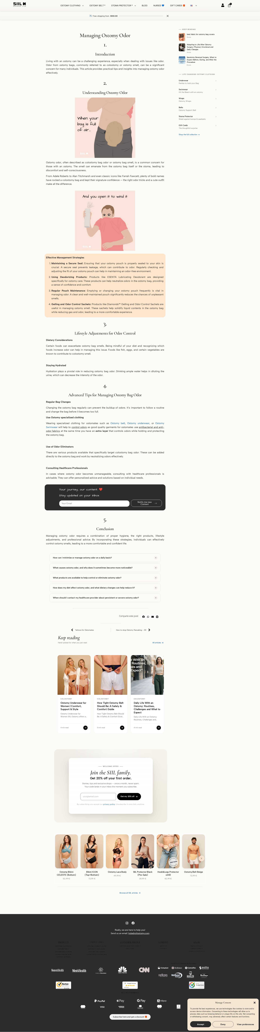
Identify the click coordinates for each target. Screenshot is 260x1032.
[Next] (201, 858)
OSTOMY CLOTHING (63, 946)
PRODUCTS (63, 942)
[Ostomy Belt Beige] (193, 851)
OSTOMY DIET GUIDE (96, 952)
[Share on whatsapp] (148, 616)
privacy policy (109, 804)
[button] (254, 1002)
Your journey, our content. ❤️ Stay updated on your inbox (81, 492)
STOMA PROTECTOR (63, 954)
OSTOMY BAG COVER (63, 952)
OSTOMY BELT (63, 949)
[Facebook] (133, 923)
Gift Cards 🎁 (177, 5)
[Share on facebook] (143, 616)
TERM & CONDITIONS (197, 951)
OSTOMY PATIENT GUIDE (96, 946)
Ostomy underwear (138, 423)
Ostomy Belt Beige (193, 872)
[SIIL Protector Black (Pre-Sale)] (142, 851)
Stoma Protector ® (122, 5)
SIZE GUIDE (130, 949)
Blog (144, 5)
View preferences (245, 1024)
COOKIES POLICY (196, 949)
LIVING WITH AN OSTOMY (96, 954)
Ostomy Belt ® (97, 5)
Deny (222, 1024)
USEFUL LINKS (96, 942)
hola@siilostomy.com (138, 933)
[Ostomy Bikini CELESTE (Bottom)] (66, 851)
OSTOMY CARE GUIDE (96, 949)
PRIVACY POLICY (197, 946)
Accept (200, 1024)
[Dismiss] (168, 16)
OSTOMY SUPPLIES (63, 957)
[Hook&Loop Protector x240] (168, 851)
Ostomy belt (117, 423)
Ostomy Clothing (70, 5)
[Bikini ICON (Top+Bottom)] (92, 851)
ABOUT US (163, 946)
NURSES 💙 (158, 5)
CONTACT (163, 948)
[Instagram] (127, 923)
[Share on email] (152, 616)
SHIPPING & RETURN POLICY (130, 946)
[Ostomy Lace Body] (117, 851)
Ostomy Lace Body (117, 872)
